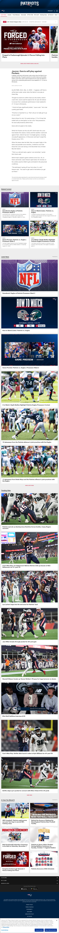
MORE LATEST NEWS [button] (29, 485)
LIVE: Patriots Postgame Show (14, 21)
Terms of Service (29, 906)
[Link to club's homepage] (3, 10)
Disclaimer (29, 911)
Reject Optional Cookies (50, 930)
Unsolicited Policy (29, 913)
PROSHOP (50, 10)
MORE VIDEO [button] (29, 795)
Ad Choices (29, 916)
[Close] (56, 920)
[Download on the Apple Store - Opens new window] (24, 889)
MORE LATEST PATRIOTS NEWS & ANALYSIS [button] (29, 63)
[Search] (54, 11)
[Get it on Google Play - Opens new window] (34, 889)
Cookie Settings (4, 930)
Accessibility (29, 909)
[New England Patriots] (29, 895)
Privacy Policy (29, 904)
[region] (29, 925)
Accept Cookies (39, 930)
